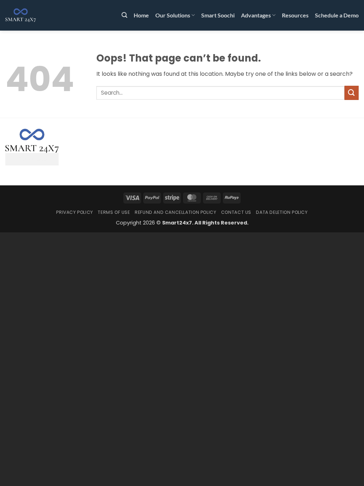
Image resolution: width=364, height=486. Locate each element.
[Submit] (351, 93)
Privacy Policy (74, 212)
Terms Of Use (114, 212)
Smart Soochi (218, 15)
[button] (124, 15)
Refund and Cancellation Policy (175, 212)
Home (141, 15)
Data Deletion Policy (281, 212)
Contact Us (236, 212)
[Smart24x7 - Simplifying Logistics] (40, 15)
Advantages (256, 15)
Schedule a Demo (337, 15)
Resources (295, 15)
